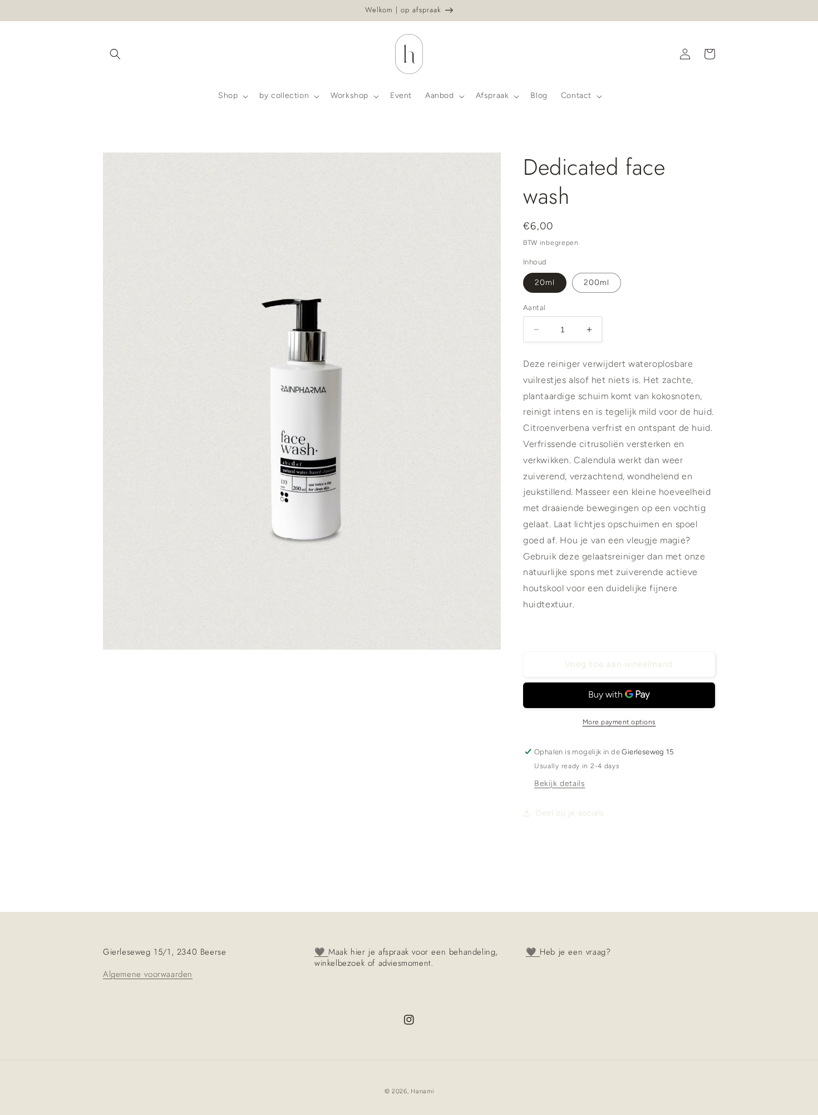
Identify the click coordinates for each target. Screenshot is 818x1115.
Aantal (534, 307)
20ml (545, 282)
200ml (596, 282)
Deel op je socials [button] (570, 813)
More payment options (619, 722)
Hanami (422, 1091)
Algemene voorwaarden (148, 974)
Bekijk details (559, 783)
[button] (115, 54)
